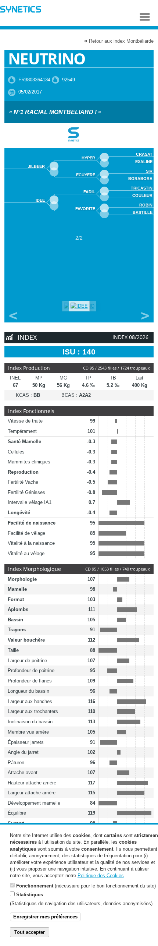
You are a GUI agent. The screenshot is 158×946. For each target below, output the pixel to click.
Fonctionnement (34, 886)
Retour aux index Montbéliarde (119, 40)
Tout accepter (29, 932)
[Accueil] (20, 10)
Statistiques (29, 894)
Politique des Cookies (101, 875)
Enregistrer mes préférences (45, 916)
